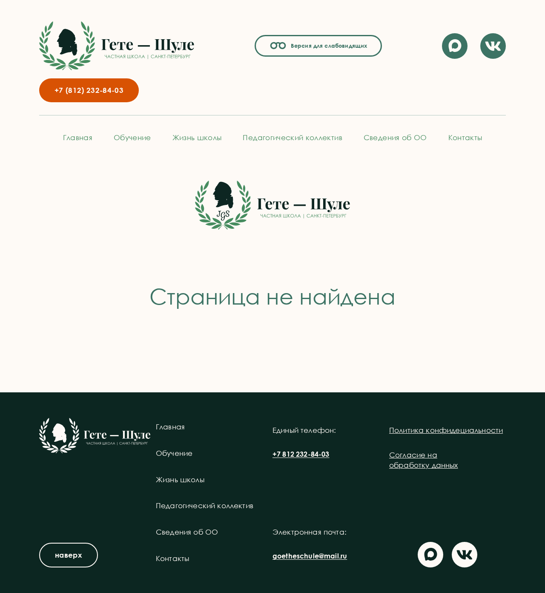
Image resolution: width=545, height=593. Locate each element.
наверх (68, 554)
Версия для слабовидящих (327, 45)
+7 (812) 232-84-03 (88, 90)
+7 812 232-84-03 (301, 454)
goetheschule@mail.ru (309, 556)
